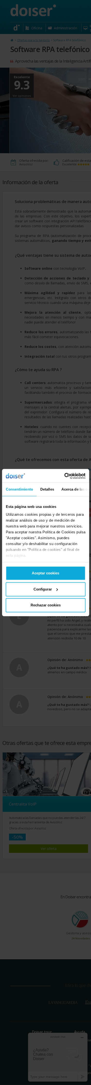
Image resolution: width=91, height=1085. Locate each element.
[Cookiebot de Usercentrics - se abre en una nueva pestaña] (64, 476)
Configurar (42, 589)
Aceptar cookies (45, 573)
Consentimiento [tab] (19, 489)
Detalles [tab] (47, 489)
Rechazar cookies (46, 605)
